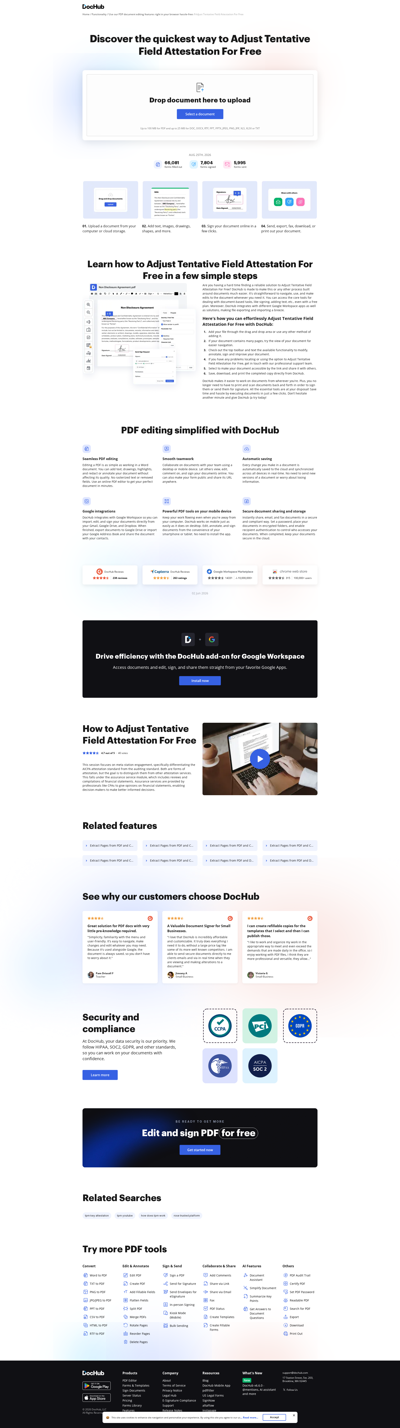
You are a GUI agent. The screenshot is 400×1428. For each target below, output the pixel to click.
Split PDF (136, 1309)
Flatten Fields (139, 1300)
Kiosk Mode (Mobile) (178, 1315)
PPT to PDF (97, 1309)
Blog (205, 1380)
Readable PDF (299, 1300)
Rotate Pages (139, 1325)
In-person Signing (182, 1305)
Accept (274, 1417)
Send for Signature (183, 1284)
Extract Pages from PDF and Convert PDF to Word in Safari (174, 845)
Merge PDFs (138, 1317)
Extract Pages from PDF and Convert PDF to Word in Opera (294, 845)
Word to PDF (98, 1275)
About (166, 1380)
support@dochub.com (295, 1373)
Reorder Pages (140, 1334)
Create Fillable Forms (220, 1327)
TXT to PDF (97, 1284)
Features (128, 1410)
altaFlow (208, 1405)
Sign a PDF (177, 1275)
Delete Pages (139, 1342)
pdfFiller (208, 1390)
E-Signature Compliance (179, 1400)
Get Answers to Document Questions (260, 1313)
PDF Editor (129, 1380)
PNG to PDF (97, 1292)
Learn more (100, 1075)
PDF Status (217, 1309)
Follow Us (292, 1390)
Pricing (127, 1400)
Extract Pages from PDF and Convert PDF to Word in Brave (174, 860)
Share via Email (220, 1292)
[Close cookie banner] (294, 1415)
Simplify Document (263, 1288)
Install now (200, 680)
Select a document (200, 114)
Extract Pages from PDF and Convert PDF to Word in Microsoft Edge (114, 845)
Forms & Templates (135, 1385)
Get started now (200, 1150)
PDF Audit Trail (300, 1275)
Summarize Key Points (260, 1298)
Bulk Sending (179, 1326)
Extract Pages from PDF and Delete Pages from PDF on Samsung (294, 860)
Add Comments (220, 1275)
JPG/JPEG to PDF (100, 1300)
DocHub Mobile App (216, 1385)
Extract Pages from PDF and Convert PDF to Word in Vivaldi (114, 860)
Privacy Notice (172, 1390)
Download (297, 1325)
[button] (260, 759)
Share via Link (219, 1284)
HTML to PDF (98, 1325)
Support (168, 1405)
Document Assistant (257, 1277)
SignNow (208, 1400)
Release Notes (172, 1410)
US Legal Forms (213, 1395)
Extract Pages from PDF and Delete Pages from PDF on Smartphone (234, 860)
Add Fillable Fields (142, 1292)
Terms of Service (174, 1385)
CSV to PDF (97, 1317)
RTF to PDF (97, 1334)
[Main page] (93, 7)
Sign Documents (133, 1390)
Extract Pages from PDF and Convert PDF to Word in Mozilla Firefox (234, 845)
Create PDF (137, 1284)
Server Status (131, 1395)
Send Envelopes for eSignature (183, 1294)
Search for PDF (300, 1309)
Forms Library (132, 1405)
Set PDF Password (302, 1292)
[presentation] (200, 105)
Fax (212, 1300)
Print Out (296, 1334)
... (249, 1417)
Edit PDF (135, 1275)
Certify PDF (297, 1284)
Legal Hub (169, 1395)
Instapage (209, 1410)
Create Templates (222, 1317)
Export (294, 1317)
